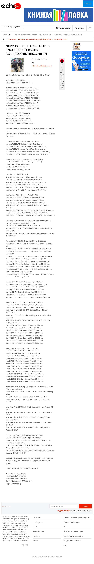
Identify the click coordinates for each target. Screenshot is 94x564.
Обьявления (68, 527)
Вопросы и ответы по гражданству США (77, 518)
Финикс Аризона (38, 531)
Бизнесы (79, 28)
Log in (88, 3)
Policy (65, 545)
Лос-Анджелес (37, 522)
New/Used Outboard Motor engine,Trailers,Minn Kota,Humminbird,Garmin (42, 39)
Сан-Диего (36, 527)
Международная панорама (72, 541)
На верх (7, 506)
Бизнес (35, 541)
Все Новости (37, 518)
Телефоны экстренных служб (73, 531)
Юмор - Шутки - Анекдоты (72, 522)
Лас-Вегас (36, 536)
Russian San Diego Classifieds (73, 536)
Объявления (63, 28)
